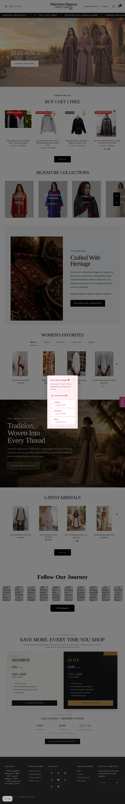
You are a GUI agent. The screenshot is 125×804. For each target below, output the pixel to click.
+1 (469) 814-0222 (59, 422)
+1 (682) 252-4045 (59, 405)
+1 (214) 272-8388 (59, 413)
